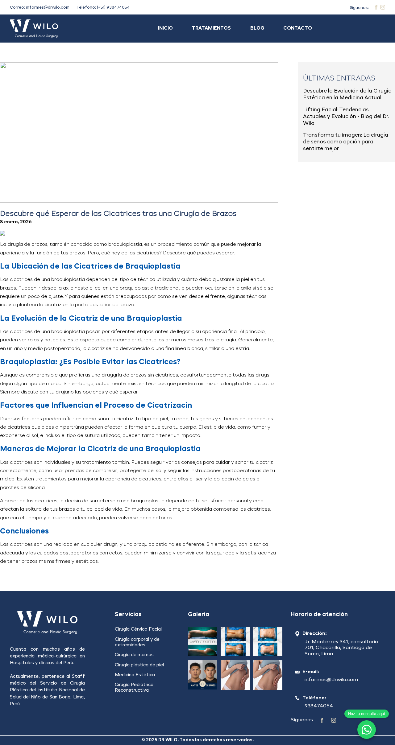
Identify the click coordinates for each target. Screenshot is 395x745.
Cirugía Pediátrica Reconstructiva (134, 688)
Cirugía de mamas (134, 655)
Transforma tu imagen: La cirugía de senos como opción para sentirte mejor (345, 142)
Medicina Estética (135, 675)
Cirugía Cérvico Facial (138, 629)
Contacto (297, 28)
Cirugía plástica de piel (139, 665)
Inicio (165, 28)
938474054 (319, 706)
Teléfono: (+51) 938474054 (103, 8)
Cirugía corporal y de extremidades (137, 642)
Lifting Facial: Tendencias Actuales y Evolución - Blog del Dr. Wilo (346, 116)
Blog (257, 28)
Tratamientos (211, 28)
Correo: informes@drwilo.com (39, 8)
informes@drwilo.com (331, 679)
